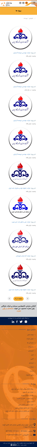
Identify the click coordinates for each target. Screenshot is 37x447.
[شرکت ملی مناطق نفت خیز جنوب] (20, 207)
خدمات (32, 371)
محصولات (31, 347)
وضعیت (34, 56)
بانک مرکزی (30, 402)
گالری (32, 359)
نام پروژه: (33, 53)
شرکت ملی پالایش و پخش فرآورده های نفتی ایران (19, 411)
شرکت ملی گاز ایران (28, 392)
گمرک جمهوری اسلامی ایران (25, 405)
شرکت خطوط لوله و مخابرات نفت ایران (19, 188)
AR (20, 3)
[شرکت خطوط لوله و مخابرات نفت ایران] (20, 173)
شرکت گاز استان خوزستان (23, 256)
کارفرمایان (31, 18)
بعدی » (9, 298)
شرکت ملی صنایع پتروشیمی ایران (24, 408)
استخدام (31, 363)
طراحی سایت (23, 445)
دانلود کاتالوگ (30, 375)
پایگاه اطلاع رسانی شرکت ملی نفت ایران (22, 389)
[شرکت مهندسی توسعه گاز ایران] (20, 37)
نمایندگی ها (30, 343)
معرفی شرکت (30, 339)
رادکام (18, 445)
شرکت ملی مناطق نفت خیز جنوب (21, 222)
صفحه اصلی (30, 335)
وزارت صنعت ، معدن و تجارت (25, 398)
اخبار (32, 355)
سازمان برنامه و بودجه (27, 395)
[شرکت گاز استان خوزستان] (20, 241)
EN (23, 3)
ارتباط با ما (31, 367)
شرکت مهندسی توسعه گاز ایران (21, 53)
